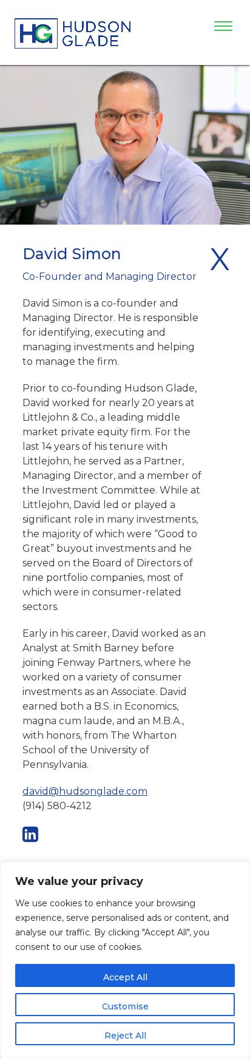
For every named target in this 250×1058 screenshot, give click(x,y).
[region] (125, 959)
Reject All (125, 1035)
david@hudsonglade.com (84, 791)
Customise (125, 1006)
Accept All (125, 977)
